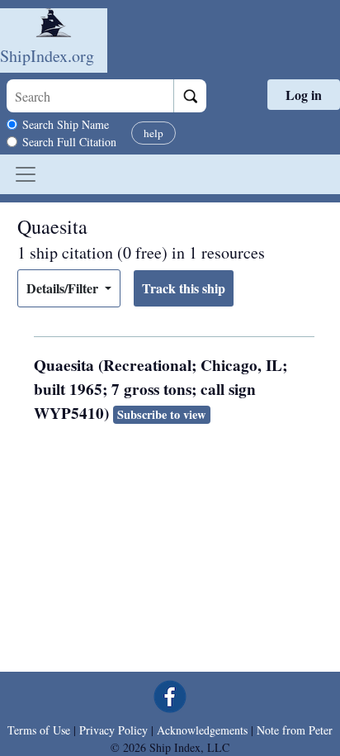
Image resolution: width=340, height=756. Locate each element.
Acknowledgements (202, 730)
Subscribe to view (161, 414)
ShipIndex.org (47, 56)
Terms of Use (38, 730)
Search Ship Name (65, 124)
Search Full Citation (69, 142)
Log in (304, 94)
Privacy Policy (113, 730)
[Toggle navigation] (25, 174)
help (153, 133)
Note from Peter (295, 730)
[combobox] (90, 95)
